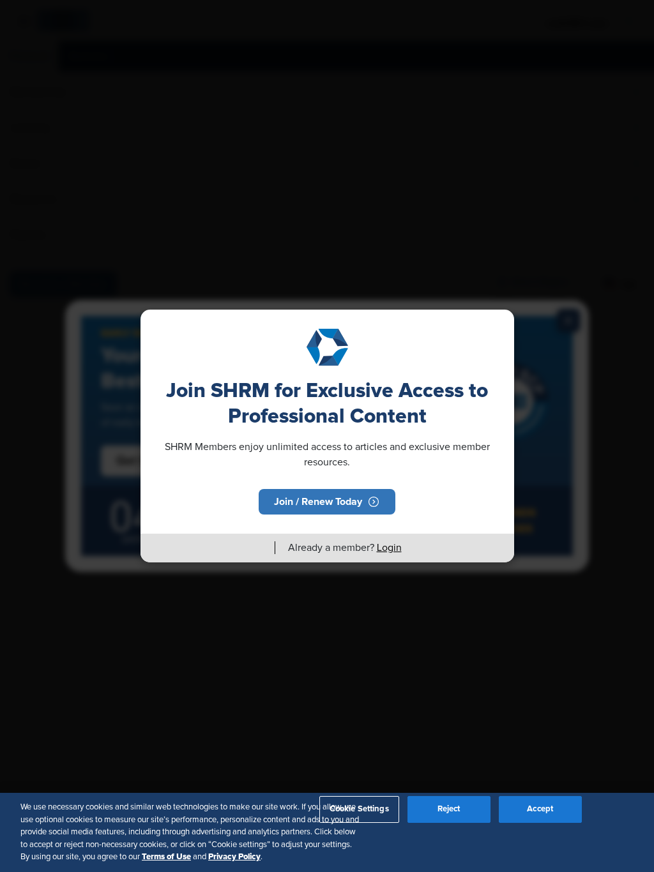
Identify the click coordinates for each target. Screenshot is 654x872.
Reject (448, 809)
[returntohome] (257, 548)
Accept (540, 809)
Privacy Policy (234, 857)
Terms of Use (166, 857)
